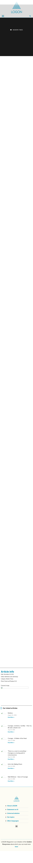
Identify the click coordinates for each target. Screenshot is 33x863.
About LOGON (12, 806)
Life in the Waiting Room (15, 764)
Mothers (10, 713)
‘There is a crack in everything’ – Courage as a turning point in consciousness (17, 753)
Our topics (10, 817)
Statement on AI (12, 809)
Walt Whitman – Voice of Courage (18, 777)
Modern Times (18, 30)
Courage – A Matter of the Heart (17, 738)
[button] (2, 16)
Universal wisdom (13, 813)
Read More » (11, 717)
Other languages (13, 821)
